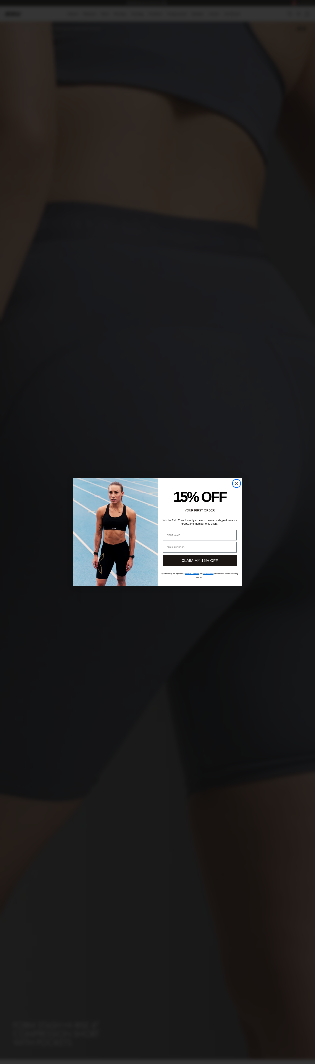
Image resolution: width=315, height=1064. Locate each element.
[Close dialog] (236, 483)
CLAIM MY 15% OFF (199, 560)
